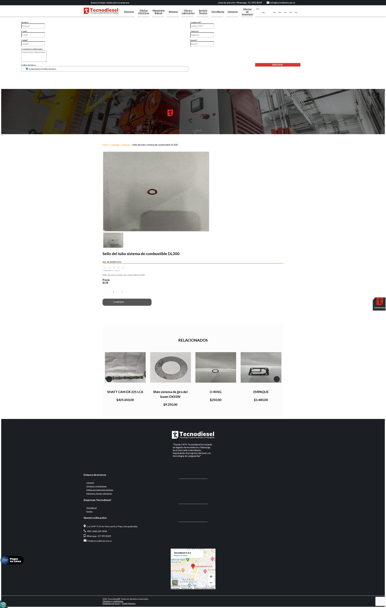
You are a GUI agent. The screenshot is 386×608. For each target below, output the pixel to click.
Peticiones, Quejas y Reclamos (99, 493)
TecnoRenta (217, 11)
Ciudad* (24, 40)
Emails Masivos (129, 603)
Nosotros (129, 11)
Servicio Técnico (203, 11)
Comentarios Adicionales (32, 49)
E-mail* (24, 31)
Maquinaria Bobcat (159, 11)
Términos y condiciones (113, 601)
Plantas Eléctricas (143, 11)
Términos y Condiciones (96, 486)
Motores (173, 11)
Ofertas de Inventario (247, 12)
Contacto (233, 11)
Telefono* (194, 31)
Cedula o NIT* (196, 22)
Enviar (277, 64)
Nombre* (25, 22)
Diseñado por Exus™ (111, 603)
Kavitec (89, 511)
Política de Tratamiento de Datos (99, 490)
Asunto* (193, 40)
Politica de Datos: (28, 65)
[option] (193, 191)
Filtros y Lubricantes (188, 11)
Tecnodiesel (91, 508)
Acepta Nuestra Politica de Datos (42, 69)
